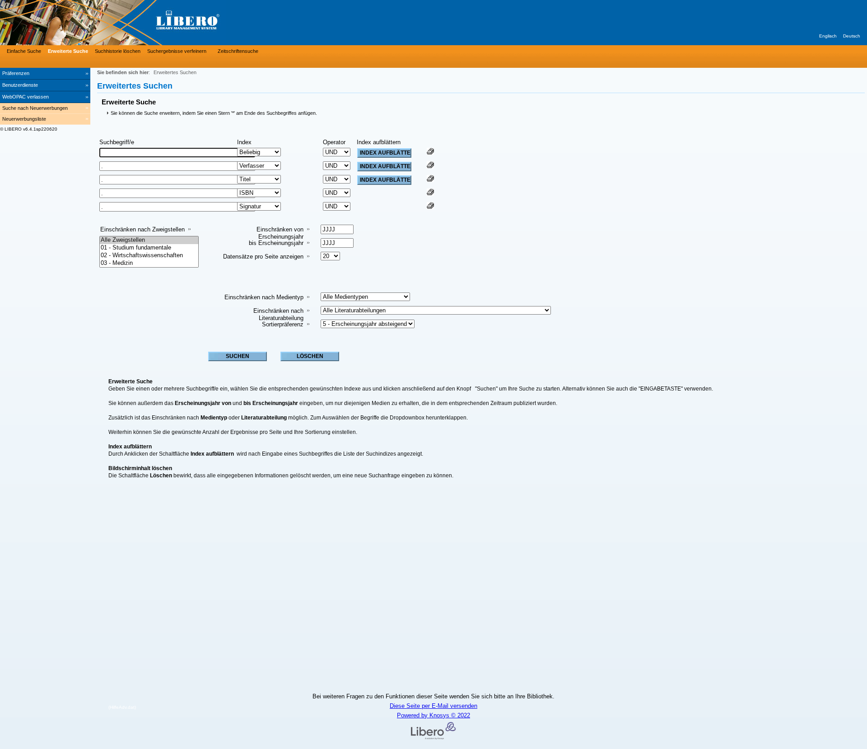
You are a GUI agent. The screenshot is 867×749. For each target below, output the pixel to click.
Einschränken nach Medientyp (263, 297)
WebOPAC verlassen (25, 96)
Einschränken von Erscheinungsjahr (279, 233)
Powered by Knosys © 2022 (433, 715)
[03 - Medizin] (149, 263)
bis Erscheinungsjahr (276, 243)
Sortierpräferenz (282, 324)
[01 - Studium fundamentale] (149, 248)
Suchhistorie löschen (117, 51)
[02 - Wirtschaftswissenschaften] (149, 255)
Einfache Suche (24, 51)
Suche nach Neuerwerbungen (35, 108)
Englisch (828, 35)
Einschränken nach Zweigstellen (142, 229)
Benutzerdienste (20, 85)
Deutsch (851, 35)
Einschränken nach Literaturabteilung (278, 314)
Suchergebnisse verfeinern (176, 51)
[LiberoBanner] (135, 22)
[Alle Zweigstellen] (149, 240)
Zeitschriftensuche (238, 51)
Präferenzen (15, 73)
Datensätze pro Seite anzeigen (263, 256)
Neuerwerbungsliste (24, 119)
